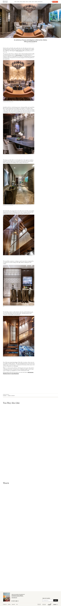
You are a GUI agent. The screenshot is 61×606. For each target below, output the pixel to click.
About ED (13, 604)
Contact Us (5, 604)
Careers (9, 604)
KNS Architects (19, 50)
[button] (5, 395)
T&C (17, 604)
